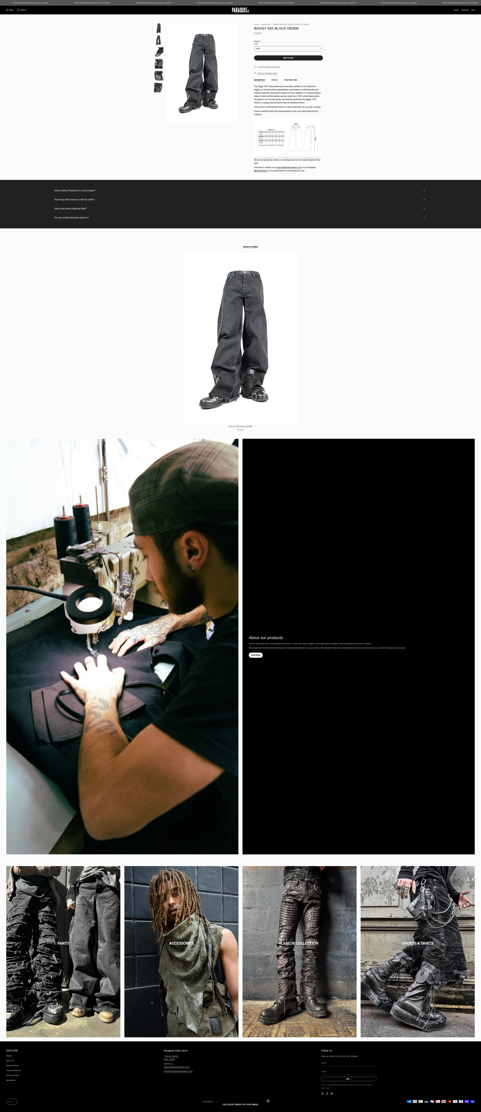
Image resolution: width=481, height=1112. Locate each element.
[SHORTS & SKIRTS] (418, 951)
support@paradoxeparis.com (289, 167)
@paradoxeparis (261, 171)
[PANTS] (63, 951)
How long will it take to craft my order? (74, 199)
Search (9, 1056)
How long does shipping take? (70, 208)
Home (256, 24)
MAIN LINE (266, 24)
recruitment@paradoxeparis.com (178, 1071)
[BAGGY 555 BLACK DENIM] (241, 338)
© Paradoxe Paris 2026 (211, 1102)
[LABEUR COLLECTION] (300, 951)
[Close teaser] (268, 1100)
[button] (21, 10)
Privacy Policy (12, 1075)
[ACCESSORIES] (181, 951)
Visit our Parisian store (267, 73)
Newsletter (11, 1080)
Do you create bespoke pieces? (71, 217)
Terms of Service (13, 1070)
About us (10, 1061)
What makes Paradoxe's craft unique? (74, 190)
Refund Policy (12, 1065)
